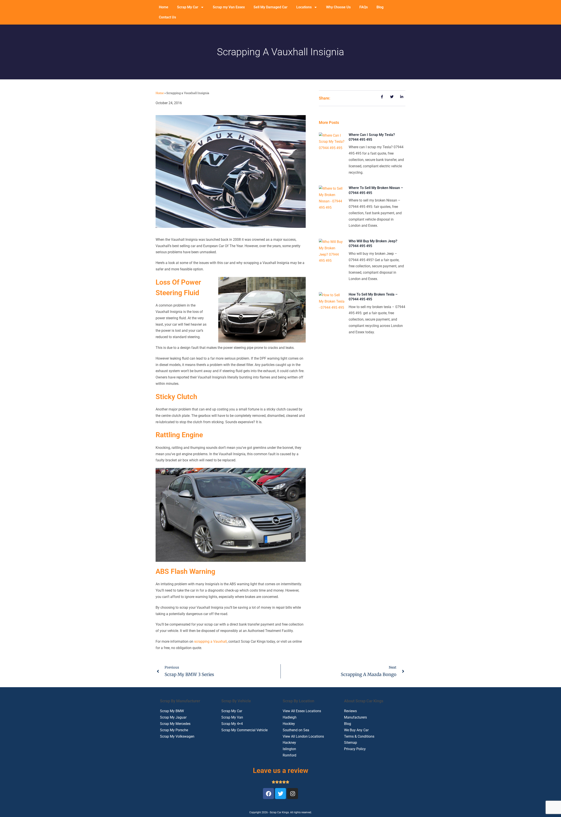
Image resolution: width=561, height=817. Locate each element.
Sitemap (350, 742)
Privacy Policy (355, 749)
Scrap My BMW (172, 711)
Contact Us (167, 17)
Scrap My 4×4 (232, 724)
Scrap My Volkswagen (177, 736)
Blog (379, 7)
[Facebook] (268, 793)
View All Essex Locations (302, 711)
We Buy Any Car (356, 730)
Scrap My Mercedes (175, 724)
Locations (304, 7)
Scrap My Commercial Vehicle (244, 730)
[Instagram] (292, 793)
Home (163, 7)
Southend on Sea (296, 730)
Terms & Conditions (359, 736)
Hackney (289, 742)
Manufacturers (355, 717)
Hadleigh (289, 717)
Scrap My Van (232, 717)
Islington (289, 749)
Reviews (350, 711)
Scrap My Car (187, 7)
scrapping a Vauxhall (210, 641)
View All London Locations (303, 736)
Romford (289, 755)
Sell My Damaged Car (271, 7)
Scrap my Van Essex (229, 7)
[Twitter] (280, 793)
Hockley (289, 724)
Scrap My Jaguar (173, 717)
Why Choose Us (338, 7)
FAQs (363, 7)
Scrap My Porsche (174, 730)
